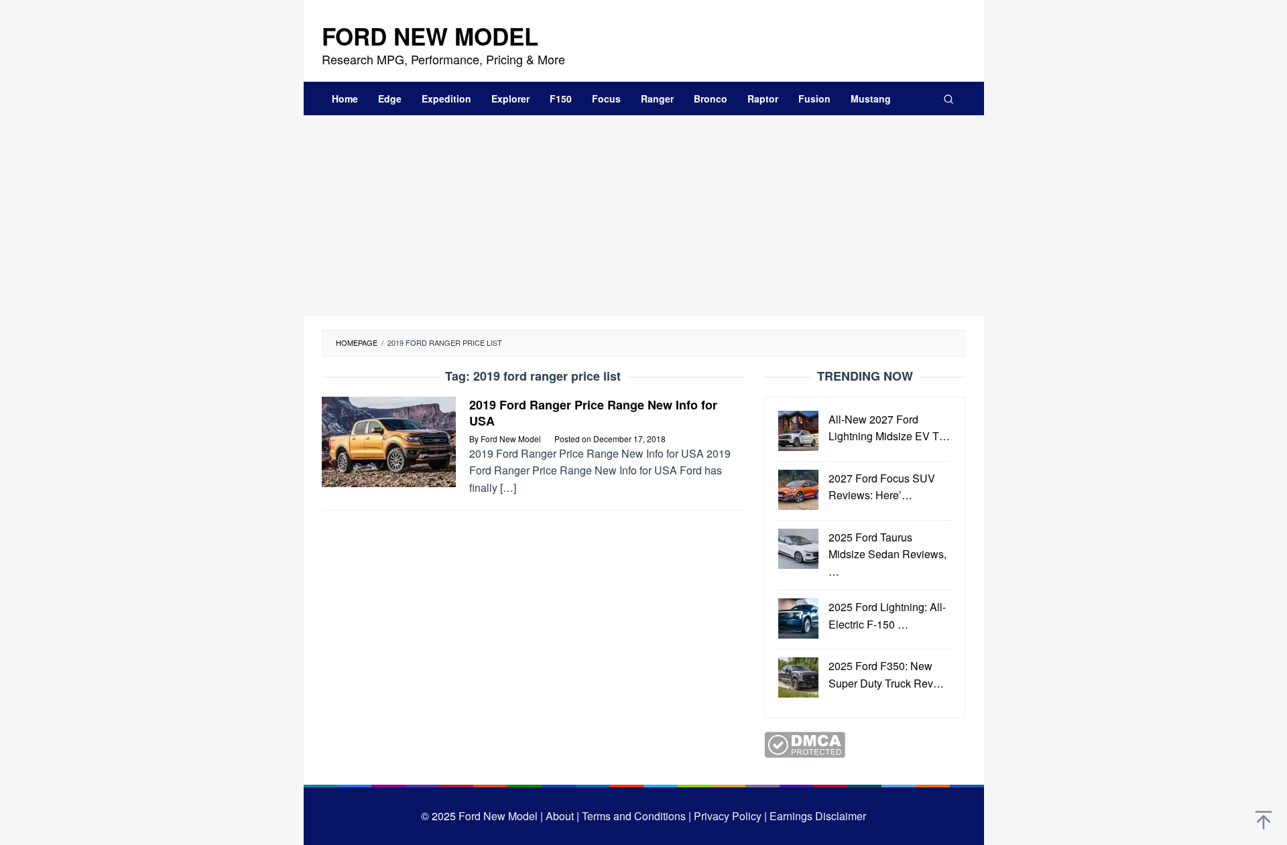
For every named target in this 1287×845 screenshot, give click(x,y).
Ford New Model (430, 36)
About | (562, 816)
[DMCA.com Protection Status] (804, 743)
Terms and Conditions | (635, 816)
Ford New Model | (501, 816)
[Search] (948, 98)
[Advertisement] (644, 216)
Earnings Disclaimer (816, 816)
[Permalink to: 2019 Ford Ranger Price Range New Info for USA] (389, 440)
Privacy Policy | (729, 816)
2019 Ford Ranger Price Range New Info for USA (593, 413)
